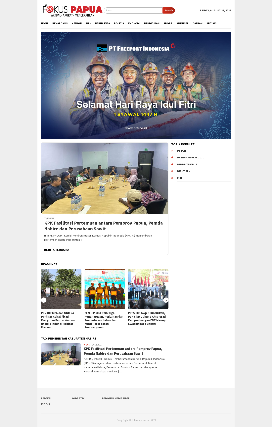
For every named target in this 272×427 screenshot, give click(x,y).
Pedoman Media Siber (116, 398)
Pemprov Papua (187, 164)
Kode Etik (77, 398)
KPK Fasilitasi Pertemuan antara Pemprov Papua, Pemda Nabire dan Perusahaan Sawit (103, 226)
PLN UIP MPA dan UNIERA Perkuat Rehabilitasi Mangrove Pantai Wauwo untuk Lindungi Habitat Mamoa (58, 320)
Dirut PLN (183, 171)
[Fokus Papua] (72, 10)
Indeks (45, 404)
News (87, 344)
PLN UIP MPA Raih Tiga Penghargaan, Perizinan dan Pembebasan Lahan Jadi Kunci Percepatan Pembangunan (103, 320)
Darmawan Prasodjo (190, 157)
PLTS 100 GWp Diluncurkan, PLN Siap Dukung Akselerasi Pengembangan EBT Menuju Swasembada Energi (147, 318)
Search (168, 10)
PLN (179, 178)
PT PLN (181, 150)
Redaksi (46, 398)
